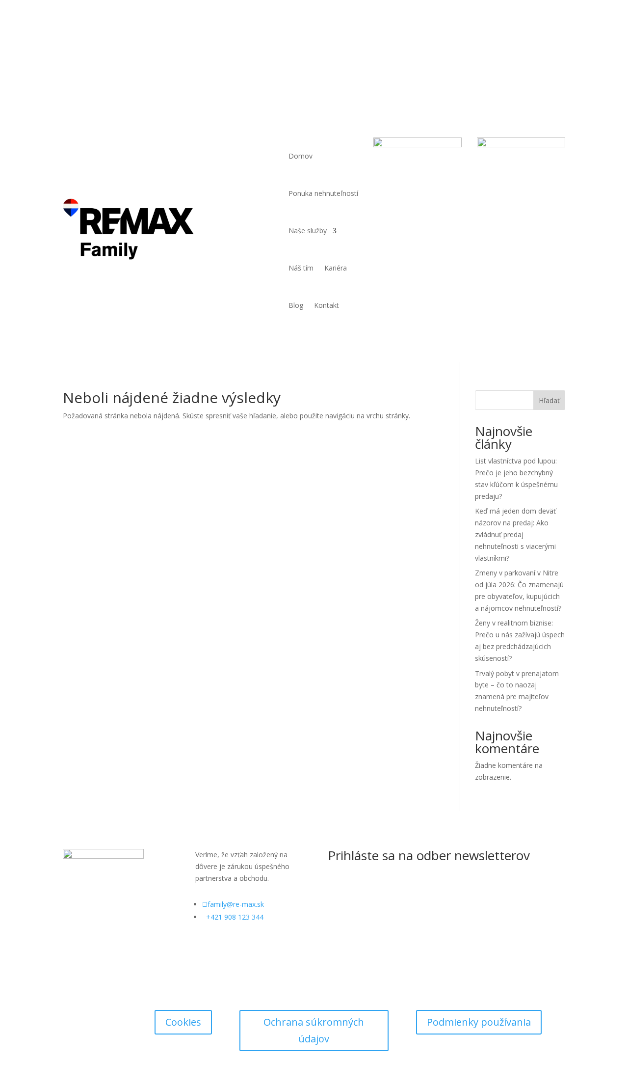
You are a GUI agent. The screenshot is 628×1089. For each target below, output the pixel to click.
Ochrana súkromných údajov (313, 1030)
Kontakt (326, 305)
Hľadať (549, 400)
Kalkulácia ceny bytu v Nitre (137, 49)
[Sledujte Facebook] (518, 46)
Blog (295, 305)
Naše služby (307, 230)
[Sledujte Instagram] (538, 46)
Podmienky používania (479, 1022)
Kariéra (335, 267)
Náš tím (301, 267)
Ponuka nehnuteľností (323, 193)
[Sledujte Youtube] (557, 46)
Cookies (183, 1022)
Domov (300, 156)
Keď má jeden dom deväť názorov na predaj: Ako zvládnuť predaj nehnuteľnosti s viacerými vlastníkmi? (515, 534)
